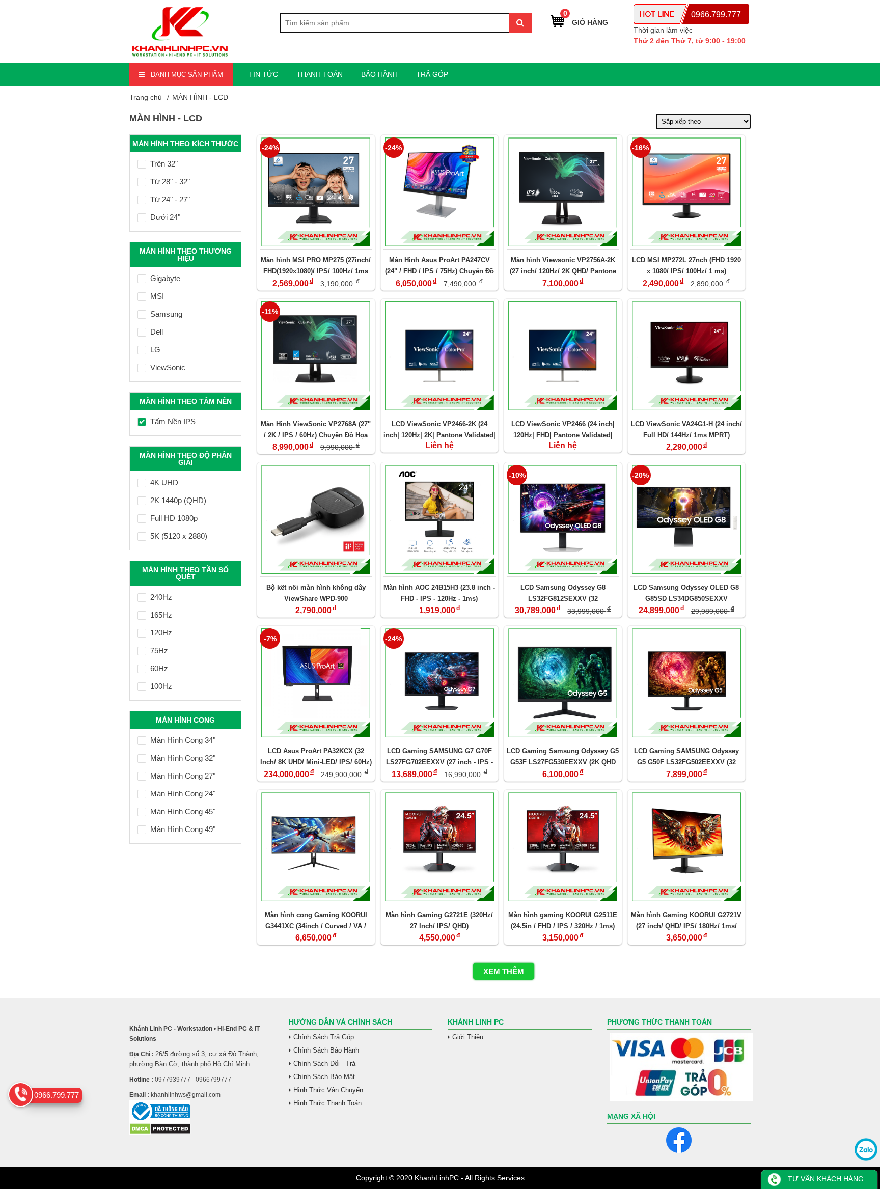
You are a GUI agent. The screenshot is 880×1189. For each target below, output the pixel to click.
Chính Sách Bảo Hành (326, 1050)
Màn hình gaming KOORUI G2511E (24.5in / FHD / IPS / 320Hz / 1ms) (562, 920)
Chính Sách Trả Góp (323, 1037)
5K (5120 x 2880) (178, 536)
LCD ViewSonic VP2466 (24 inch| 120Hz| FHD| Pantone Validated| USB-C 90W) (563, 429)
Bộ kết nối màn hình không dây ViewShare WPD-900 (316, 593)
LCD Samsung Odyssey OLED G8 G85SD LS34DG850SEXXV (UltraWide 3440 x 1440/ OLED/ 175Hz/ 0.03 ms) (686, 593)
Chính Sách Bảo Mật (324, 1077)
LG (155, 349)
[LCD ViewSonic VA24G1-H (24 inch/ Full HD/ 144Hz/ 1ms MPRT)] (686, 355)
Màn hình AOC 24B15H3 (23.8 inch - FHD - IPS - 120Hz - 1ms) (439, 593)
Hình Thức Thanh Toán (327, 1103)
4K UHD (164, 482)
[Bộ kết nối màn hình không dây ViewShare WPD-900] (316, 519)
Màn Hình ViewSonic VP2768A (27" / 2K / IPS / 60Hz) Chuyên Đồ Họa (316, 429)
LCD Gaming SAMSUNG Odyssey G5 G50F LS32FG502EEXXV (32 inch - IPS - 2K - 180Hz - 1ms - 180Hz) (686, 756)
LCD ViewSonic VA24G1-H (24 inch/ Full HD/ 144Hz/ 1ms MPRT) (686, 429)
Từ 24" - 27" (170, 199)
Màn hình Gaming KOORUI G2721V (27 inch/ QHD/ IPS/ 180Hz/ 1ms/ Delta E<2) (686, 920)
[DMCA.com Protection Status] (160, 1132)
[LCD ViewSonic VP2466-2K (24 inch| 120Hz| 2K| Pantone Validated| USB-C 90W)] (439, 355)
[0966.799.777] (20, 1094)
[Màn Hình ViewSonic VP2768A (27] (316, 355)
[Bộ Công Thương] (201, 1111)
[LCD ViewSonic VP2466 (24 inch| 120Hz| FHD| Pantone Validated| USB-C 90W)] (563, 355)
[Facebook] (679, 1140)
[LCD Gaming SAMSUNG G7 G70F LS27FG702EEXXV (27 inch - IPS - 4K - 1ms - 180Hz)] (439, 682)
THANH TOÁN (319, 74)
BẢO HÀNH (379, 74)
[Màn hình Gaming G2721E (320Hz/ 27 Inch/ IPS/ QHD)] (439, 846)
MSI (157, 296)
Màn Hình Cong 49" (182, 829)
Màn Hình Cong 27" (182, 776)
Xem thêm (503, 971)
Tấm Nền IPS (173, 421)
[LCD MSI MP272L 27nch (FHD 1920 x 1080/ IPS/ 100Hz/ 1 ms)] (686, 191)
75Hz (159, 650)
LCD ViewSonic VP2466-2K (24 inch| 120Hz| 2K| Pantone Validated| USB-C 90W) (439, 429)
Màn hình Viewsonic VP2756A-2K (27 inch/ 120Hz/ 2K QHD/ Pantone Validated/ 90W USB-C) (563, 265)
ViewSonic (167, 367)
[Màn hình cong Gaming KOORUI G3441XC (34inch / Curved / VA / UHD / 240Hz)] (316, 846)
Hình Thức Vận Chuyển (328, 1090)
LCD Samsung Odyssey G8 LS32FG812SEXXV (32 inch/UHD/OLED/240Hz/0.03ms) (563, 593)
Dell (156, 332)
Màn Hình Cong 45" (182, 811)
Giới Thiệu (467, 1037)
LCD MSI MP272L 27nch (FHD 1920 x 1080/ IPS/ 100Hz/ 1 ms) (686, 265)
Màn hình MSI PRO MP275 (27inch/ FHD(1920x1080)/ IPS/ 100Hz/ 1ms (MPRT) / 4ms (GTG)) (316, 265)
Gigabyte (165, 278)
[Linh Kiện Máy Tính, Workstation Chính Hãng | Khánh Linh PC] (180, 57)
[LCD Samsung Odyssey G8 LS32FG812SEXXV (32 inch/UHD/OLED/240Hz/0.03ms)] (563, 519)
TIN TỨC (263, 74)
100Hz (161, 686)
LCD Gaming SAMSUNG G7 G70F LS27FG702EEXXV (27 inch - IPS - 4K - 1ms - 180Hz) (439, 756)
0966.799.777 (716, 14)
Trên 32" (164, 164)
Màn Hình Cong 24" (182, 793)
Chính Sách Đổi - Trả (324, 1063)
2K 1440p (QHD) (178, 500)
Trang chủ (145, 97)
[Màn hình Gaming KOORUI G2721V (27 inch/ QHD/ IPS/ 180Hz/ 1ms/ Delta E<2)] (686, 846)
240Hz (161, 597)
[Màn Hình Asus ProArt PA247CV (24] (439, 191)
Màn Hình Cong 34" (182, 740)
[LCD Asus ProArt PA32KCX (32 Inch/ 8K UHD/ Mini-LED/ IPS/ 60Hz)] (316, 682)
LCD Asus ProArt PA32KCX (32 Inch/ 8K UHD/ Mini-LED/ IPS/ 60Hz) (316, 756)
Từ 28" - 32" (170, 181)
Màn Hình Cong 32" (182, 758)
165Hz (161, 615)
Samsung (166, 314)
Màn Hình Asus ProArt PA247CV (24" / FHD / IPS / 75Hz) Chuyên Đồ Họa (439, 265)
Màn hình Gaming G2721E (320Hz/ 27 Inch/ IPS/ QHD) (439, 920)
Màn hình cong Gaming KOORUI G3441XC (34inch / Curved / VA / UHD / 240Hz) (316, 920)
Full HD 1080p (174, 518)
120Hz (161, 633)
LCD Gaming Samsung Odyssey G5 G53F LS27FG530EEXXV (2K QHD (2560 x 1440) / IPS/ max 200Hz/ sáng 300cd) (563, 756)
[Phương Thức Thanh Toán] (679, 1067)
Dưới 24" (165, 217)
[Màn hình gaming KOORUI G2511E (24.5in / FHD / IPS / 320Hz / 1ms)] (563, 846)
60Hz (159, 668)
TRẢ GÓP (432, 74)
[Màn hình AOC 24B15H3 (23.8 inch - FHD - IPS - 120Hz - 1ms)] (439, 519)
